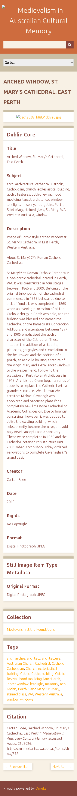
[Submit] (70, 44)
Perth (22, 689)
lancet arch (51, 679)
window (12, 699)
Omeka (41, 788)
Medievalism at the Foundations (31, 629)
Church (31, 668)
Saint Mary (36, 689)
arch (10, 658)
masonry (51, 684)
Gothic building (42, 674)
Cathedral (42, 663)
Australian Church (20, 663)
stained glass (16, 694)
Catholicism (15, 668)
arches (20, 658)
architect (33, 658)
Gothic (25, 674)
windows (26, 699)
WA (30, 694)
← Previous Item (17, 766)
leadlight (36, 684)
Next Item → (62, 766)
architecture (51, 658)
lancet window (17, 684)
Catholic (58, 663)
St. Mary (52, 689)
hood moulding (30, 679)
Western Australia (48, 694)
